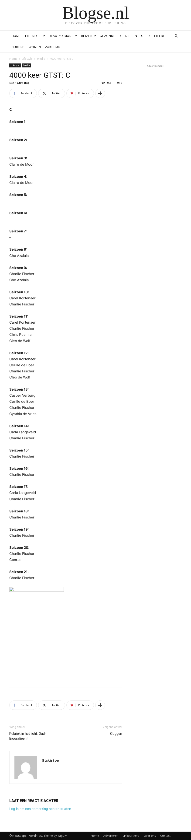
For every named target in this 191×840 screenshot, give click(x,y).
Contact (165, 836)
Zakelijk (52, 47)
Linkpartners (131, 836)
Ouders (17, 47)
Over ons (150, 836)
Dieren (131, 36)
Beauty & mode (61, 36)
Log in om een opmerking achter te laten (40, 809)
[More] (100, 93)
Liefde (159, 36)
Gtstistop (23, 82)
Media (41, 59)
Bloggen (116, 734)
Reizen (86, 36)
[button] (176, 36)
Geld (145, 36)
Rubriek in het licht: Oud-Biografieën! (27, 736)
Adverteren (110, 836)
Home (16, 36)
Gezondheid (110, 36)
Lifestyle (33, 36)
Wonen (35, 47)
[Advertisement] (65, 672)
